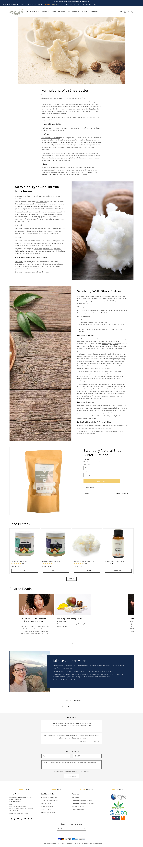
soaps (47, 272)
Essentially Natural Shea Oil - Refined (115, 561)
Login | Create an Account (48, 812)
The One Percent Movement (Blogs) (82, 800)
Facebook (27, 789)
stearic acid (104, 426)
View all (71, 578)
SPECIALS (47, 4)
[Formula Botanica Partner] (118, 809)
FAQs (41, 4)
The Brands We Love (78, 809)
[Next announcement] (133, 1)
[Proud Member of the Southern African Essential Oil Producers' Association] (117, 815)
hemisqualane (121, 416)
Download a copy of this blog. (71, 700)
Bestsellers (69, 4)
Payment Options (46, 803)
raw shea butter (41, 202)
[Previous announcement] (10, 1)
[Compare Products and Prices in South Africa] (116, 819)
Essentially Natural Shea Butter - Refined (84, 561)
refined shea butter (28, 214)
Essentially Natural (51, 843)
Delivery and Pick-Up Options (49, 800)
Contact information (98, 843)
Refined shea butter (48, 168)
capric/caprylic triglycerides (86, 418)
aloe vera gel (38, 249)
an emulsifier (59, 243)
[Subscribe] (84, 829)
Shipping (90, 461)
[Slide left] (68, 643)
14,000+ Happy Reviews (57, 4)
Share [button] (87, 493)
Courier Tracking (46, 809)
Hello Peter (90, 789)
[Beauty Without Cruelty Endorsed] (112, 815)
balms (37, 264)
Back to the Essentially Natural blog (73, 707)
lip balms (42, 219)
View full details (121, 493)
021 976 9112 (12, 4)
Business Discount (46, 815)
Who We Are (75, 797)
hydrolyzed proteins (22, 251)
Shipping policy (88, 843)
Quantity (85, 472)
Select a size (86, 464)
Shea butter (45, 98)
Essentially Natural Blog (89, 4)
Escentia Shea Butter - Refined (19, 561)
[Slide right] (75, 643)
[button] (33, 11)
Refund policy (61, 843)
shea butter (84, 341)
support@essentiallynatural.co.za (27, 4)
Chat (4, 4)
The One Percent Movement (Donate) (83, 803)
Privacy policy (69, 843)
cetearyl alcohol (89, 434)
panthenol (57, 249)
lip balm (105, 344)
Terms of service (79, 843)
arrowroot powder (87, 410)
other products (54, 219)
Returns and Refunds (47, 806)
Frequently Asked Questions (49, 797)
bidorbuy (121, 789)
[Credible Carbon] (124, 815)
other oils (103, 298)
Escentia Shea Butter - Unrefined (51, 561)
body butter (114, 344)
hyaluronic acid (48, 249)
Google (58, 789)
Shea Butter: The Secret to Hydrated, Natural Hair (33, 619)
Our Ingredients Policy (78, 806)
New (75, 4)
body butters (27, 264)
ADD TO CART (24, 570)
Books (80, 4)
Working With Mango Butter (70, 618)
